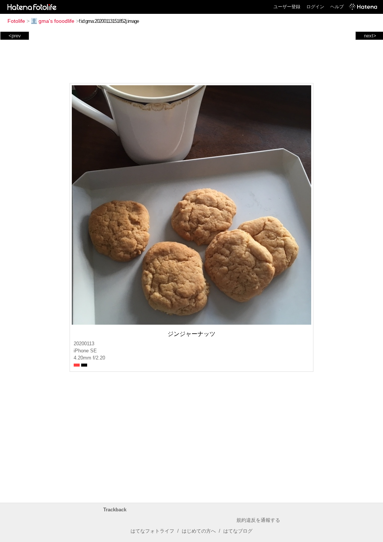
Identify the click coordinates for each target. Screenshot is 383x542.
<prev (15, 36)
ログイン (315, 6)
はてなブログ (237, 531)
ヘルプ (337, 6)
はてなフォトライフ (152, 531)
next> (370, 36)
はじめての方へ (199, 531)
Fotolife (16, 21)
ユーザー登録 (286, 6)
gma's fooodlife (56, 21)
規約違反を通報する (258, 520)
